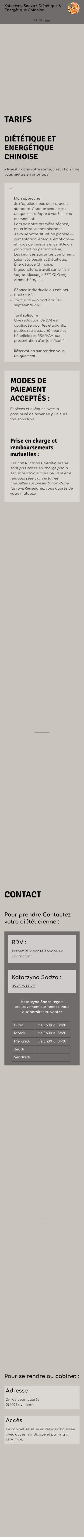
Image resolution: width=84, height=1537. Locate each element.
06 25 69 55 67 (23, 986)
